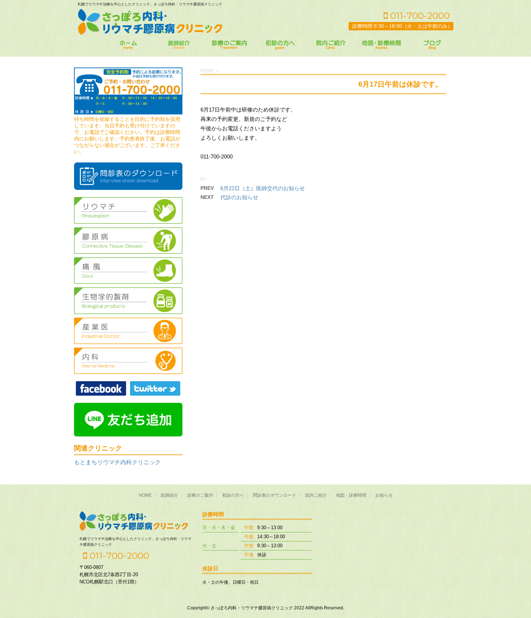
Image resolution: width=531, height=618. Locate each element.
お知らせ (384, 495)
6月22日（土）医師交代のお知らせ (262, 188)
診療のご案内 (200, 495)
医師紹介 (169, 495)
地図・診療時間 (351, 495)
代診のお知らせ (239, 197)
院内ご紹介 (316, 495)
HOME (145, 495)
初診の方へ (233, 495)
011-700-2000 (419, 15)
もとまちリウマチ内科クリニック (117, 462)
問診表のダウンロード (274, 495)
